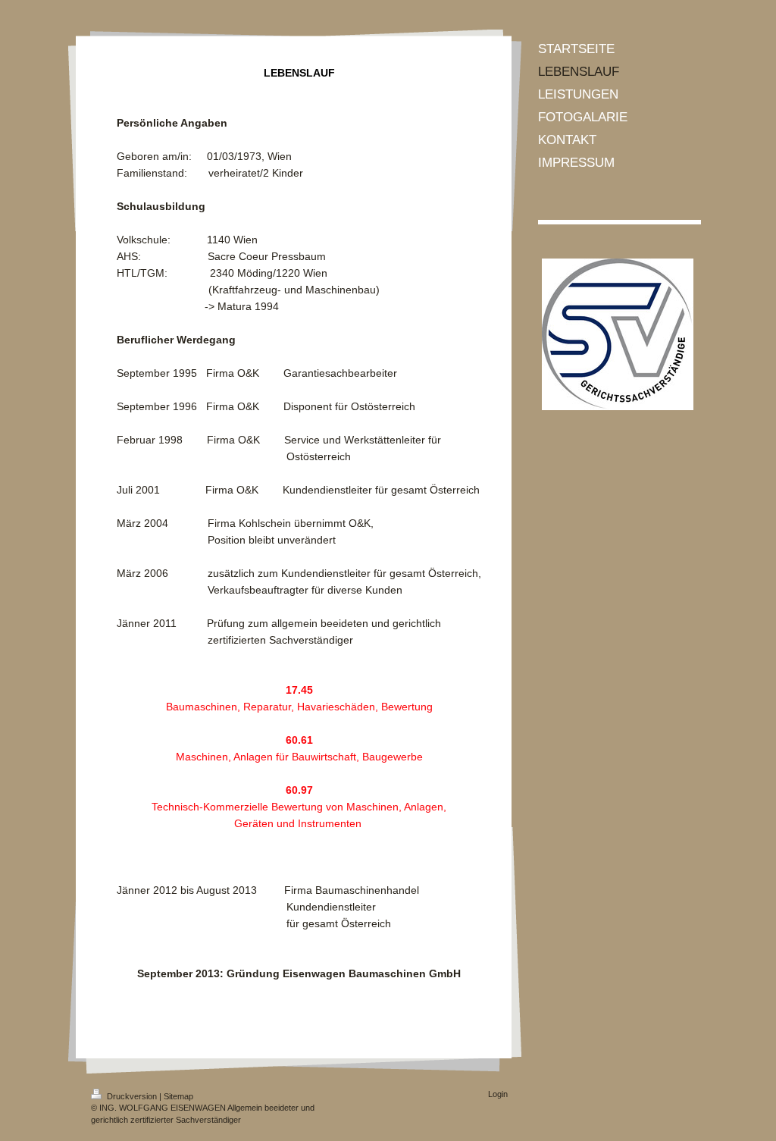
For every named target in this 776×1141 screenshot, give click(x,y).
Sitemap (178, 1096)
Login (498, 1094)
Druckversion (132, 1096)
